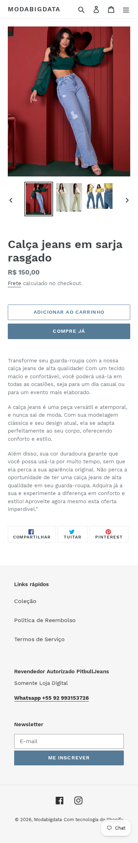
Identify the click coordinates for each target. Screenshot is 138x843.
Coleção (25, 601)
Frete (14, 283)
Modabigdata (34, 9)
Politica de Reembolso (45, 620)
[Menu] (126, 9)
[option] (39, 199)
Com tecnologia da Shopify (93, 819)
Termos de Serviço (39, 639)
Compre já (69, 331)
